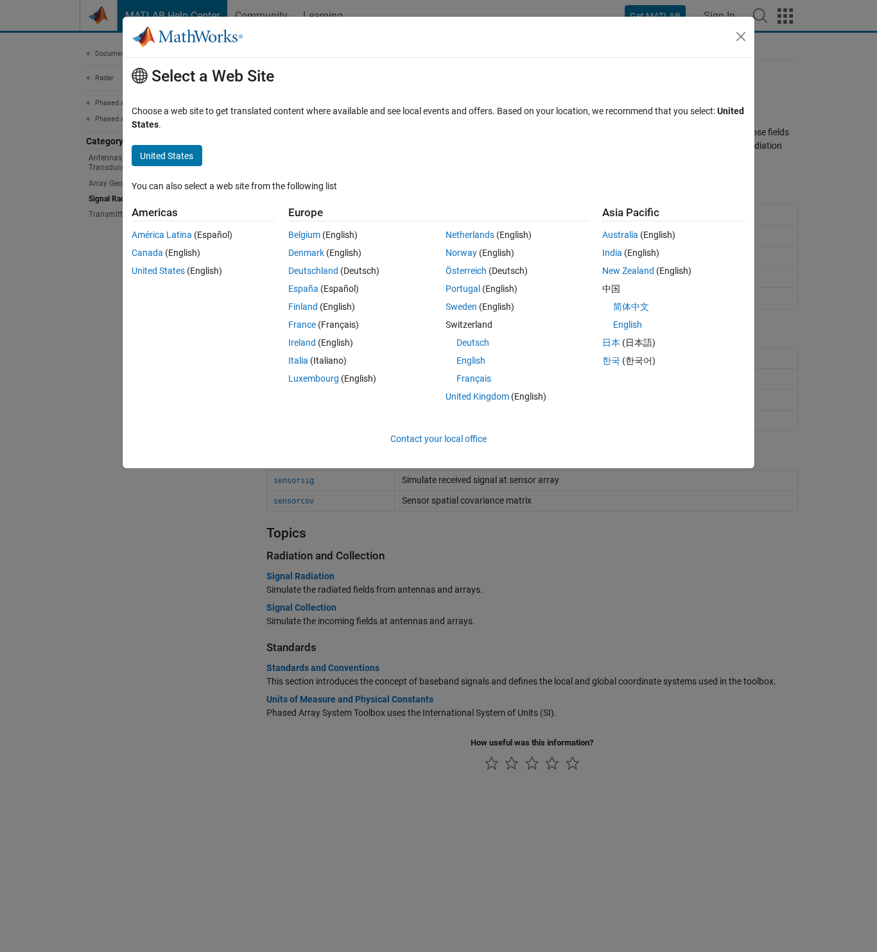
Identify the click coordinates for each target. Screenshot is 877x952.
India (612, 253)
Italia (298, 360)
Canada (147, 253)
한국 (611, 360)
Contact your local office (438, 439)
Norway (461, 253)
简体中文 (631, 307)
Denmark (306, 253)
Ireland (302, 342)
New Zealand (628, 271)
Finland (303, 307)
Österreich (466, 271)
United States (158, 271)
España (303, 289)
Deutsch (472, 342)
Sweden (461, 307)
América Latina (162, 235)
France (302, 324)
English (470, 360)
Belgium (304, 235)
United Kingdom (477, 396)
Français (473, 378)
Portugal (463, 289)
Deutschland (313, 271)
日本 (611, 342)
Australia (620, 235)
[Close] (741, 37)
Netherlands (470, 235)
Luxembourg (313, 378)
